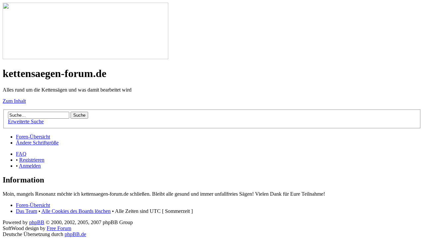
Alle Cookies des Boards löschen (76, 211)
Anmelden (30, 166)
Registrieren (31, 160)
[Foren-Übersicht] (85, 57)
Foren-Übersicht (33, 137)
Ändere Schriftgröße (37, 142)
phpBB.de (75, 234)
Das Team (26, 211)
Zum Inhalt (14, 101)
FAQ (21, 154)
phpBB (36, 222)
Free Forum (59, 228)
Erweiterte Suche (26, 121)
